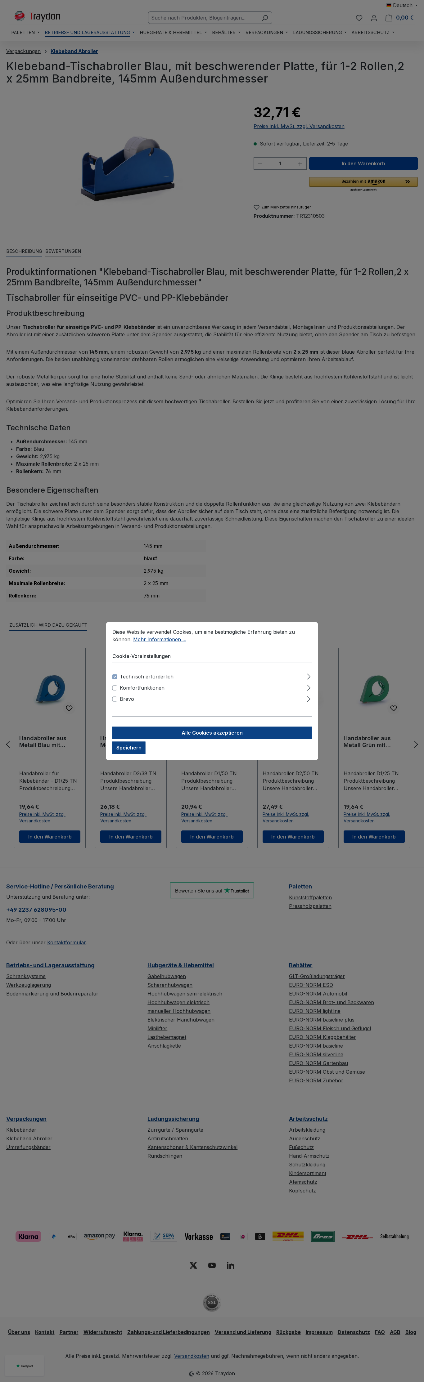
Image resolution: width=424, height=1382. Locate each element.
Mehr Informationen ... (159, 639)
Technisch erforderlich (147, 676)
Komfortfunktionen (142, 688)
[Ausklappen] (309, 675)
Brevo (127, 699)
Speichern (129, 748)
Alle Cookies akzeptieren (212, 733)
